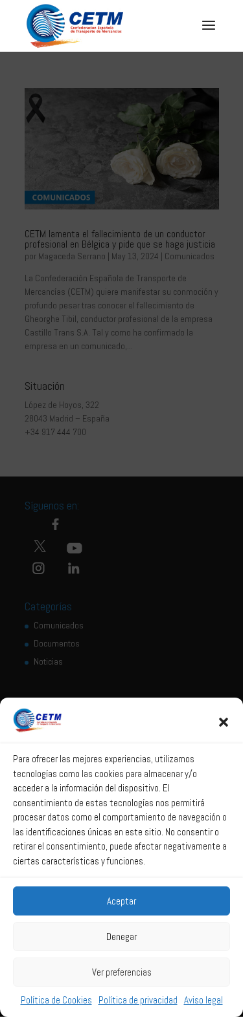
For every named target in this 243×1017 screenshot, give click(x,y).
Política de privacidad (138, 1000)
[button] (223, 722)
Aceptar (121, 901)
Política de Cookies (56, 1000)
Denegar (121, 936)
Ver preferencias (122, 972)
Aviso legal (203, 1000)
